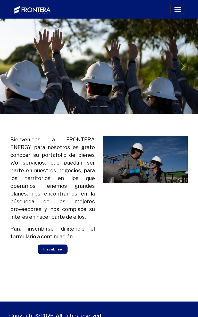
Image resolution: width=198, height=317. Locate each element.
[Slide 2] (104, 107)
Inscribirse (52, 249)
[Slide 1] (94, 107)
